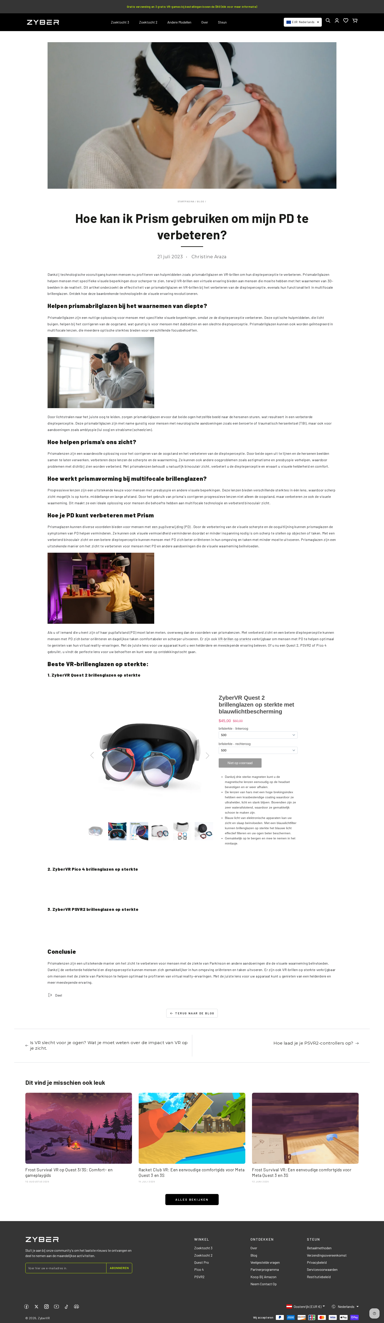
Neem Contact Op (263, 1284)
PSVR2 (199, 1277)
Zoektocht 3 (203, 1248)
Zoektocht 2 (203, 1255)
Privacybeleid (317, 1262)
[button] (328, 20)
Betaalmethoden (319, 1248)
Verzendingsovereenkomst (327, 1255)
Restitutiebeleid (319, 1277)
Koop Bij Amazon (263, 1277)
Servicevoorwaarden (322, 1269)
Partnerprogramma (264, 1269)
